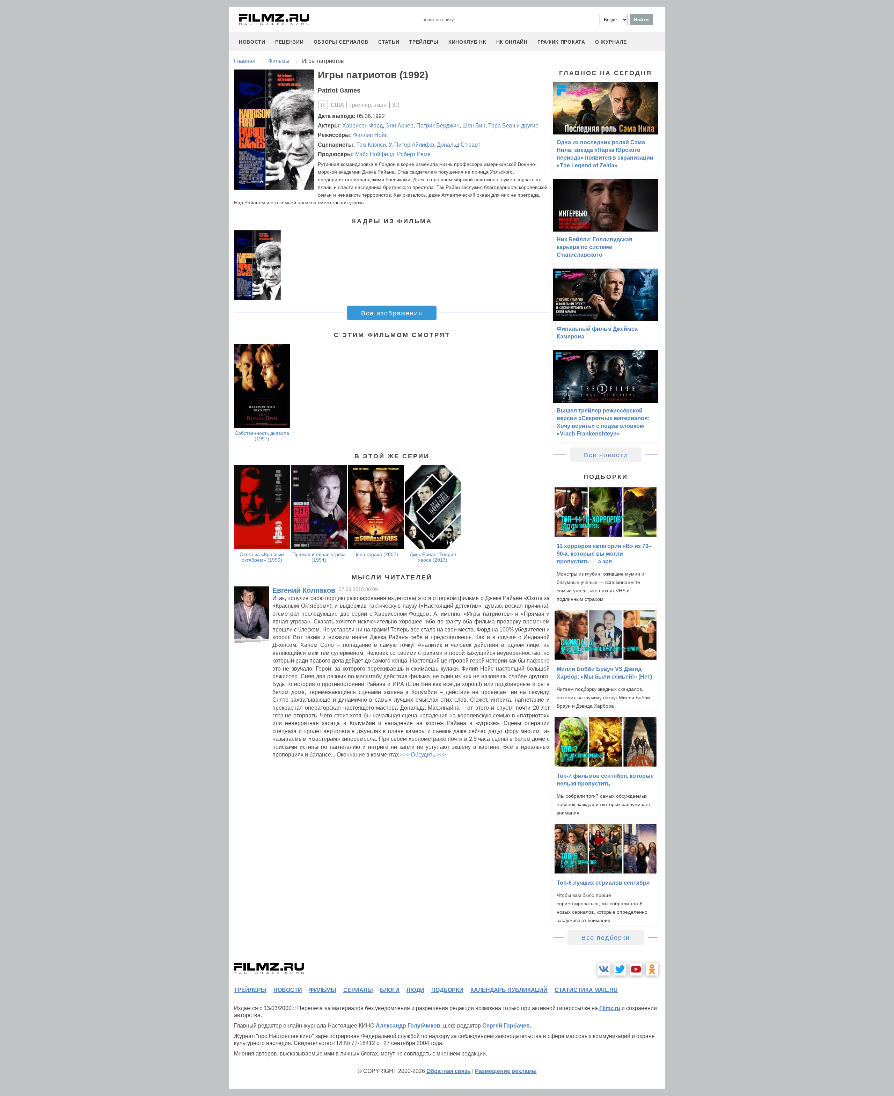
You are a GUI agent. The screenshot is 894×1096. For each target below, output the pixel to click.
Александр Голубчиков (408, 1026)
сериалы (358, 990)
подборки (447, 990)
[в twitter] (620, 969)
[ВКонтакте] (604, 969)
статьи (388, 42)
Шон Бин (473, 126)
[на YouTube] (636, 969)
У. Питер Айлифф (411, 145)
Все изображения (392, 313)
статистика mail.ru (586, 990)
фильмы (322, 990)
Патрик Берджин (438, 126)
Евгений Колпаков (303, 590)
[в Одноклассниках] (652, 969)
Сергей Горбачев (506, 1026)
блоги (390, 990)
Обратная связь (448, 1071)
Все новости (606, 455)
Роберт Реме (414, 154)
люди (415, 990)
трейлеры (424, 42)
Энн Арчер (399, 126)
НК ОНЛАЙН (512, 42)
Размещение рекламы (506, 1071)
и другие (527, 126)
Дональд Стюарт (458, 145)
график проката (561, 42)
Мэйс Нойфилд (374, 154)
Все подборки (605, 937)
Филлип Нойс (370, 135)
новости (252, 42)
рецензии (289, 42)
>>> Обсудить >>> (423, 755)
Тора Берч (501, 126)
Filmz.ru (609, 1008)
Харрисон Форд (362, 126)
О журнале (611, 42)
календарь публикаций (509, 990)
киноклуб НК (467, 42)
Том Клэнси (371, 145)
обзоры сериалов (341, 42)
